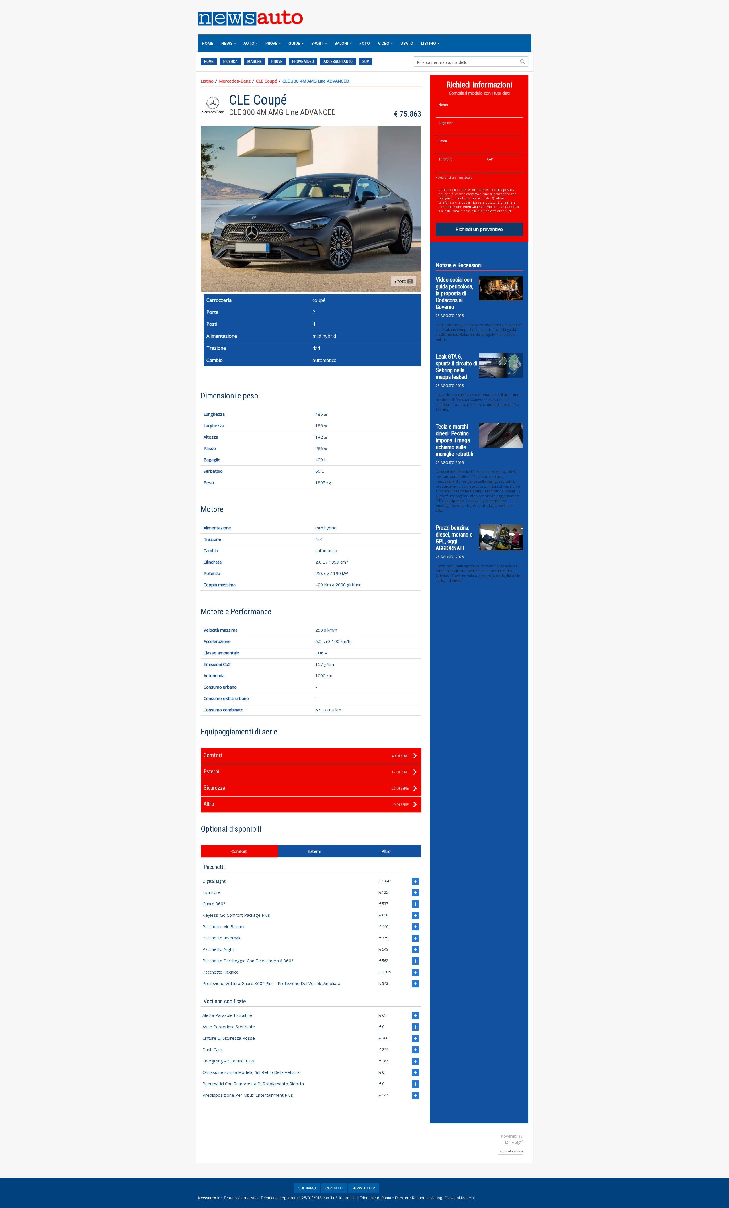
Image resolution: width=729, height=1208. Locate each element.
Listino (207, 81)
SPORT (317, 43)
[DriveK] (514, 1142)
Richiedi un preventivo (479, 229)
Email (443, 141)
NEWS (226, 43)
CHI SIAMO (307, 1188)
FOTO (364, 43)
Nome (443, 104)
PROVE (271, 43)
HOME (207, 43)
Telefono (445, 159)
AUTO (248, 43)
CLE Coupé (266, 81)
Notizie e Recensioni (459, 265)
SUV (365, 61)
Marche (254, 61)
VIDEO (383, 43)
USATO (406, 43)
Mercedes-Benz (235, 81)
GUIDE (294, 43)
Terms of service (510, 1151)
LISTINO (428, 43)
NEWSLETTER (363, 1188)
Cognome (446, 122)
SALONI (341, 43)
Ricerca (230, 61)
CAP (490, 159)
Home (209, 61)
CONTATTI (334, 1188)
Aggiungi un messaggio (455, 177)
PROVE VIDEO (303, 61)
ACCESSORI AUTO (338, 61)
